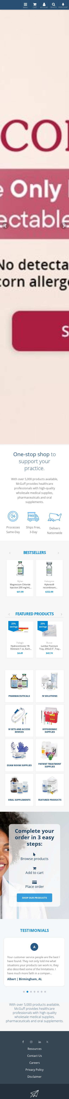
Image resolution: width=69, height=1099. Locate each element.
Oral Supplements (19, 799)
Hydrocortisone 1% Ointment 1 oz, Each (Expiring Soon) (20, 648)
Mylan (20, 581)
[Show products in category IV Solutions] (49, 691)
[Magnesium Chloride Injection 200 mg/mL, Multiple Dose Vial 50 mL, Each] (20, 569)
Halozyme (49, 581)
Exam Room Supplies (19, 765)
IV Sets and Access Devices (19, 730)
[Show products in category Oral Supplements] (19, 795)
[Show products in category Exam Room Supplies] (19, 760)
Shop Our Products (34, 897)
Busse (49, 642)
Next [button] (60, 610)
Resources (35, 1049)
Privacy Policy (34, 1070)
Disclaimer (34, 1077)
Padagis (20, 642)
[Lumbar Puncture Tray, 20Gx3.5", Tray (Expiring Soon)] (49, 630)
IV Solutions (49, 696)
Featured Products (49, 799)
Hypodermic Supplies (49, 730)
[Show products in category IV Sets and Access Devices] (19, 726)
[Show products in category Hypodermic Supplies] (49, 726)
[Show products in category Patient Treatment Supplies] (49, 760)
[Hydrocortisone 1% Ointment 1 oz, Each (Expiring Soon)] (20, 630)
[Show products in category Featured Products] (49, 795)
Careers (34, 1063)
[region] (34, 965)
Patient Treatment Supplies (49, 765)
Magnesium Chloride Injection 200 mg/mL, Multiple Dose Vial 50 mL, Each (20, 586)
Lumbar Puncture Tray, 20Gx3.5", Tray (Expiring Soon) (49, 648)
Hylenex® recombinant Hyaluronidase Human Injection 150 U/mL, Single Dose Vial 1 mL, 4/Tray (49, 586)
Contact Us (34, 1056)
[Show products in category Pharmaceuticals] (19, 691)
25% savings (14, 625)
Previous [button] (7, 610)
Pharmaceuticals (19, 696)
